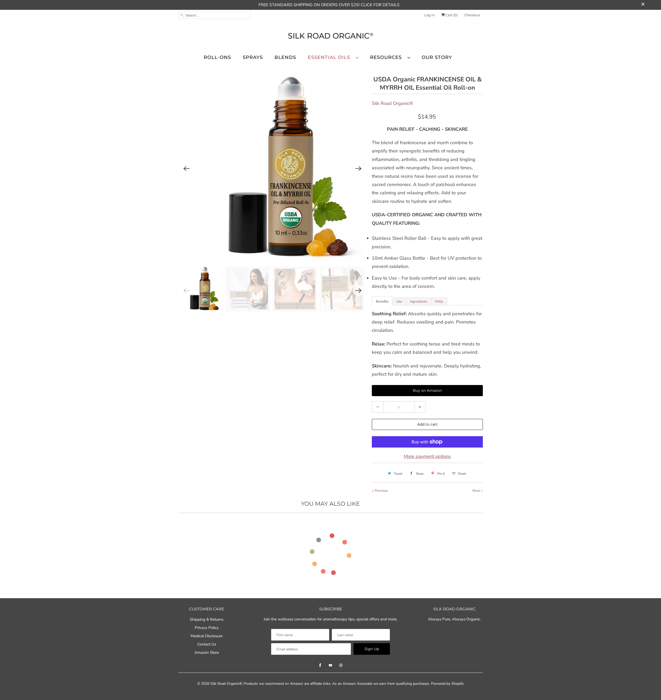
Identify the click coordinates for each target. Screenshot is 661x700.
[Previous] (186, 168)
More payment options (427, 456)
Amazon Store (206, 652)
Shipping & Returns (206, 619)
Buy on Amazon (427, 390)
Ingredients (418, 301)
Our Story (437, 57)
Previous (381, 490)
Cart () (451, 15)
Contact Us (206, 644)
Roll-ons (217, 57)
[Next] (358, 168)
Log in (429, 15)
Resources (387, 57)
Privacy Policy (207, 627)
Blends (285, 57)
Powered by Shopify (447, 683)
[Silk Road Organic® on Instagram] (340, 665)
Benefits (382, 301)
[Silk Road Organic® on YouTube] (330, 665)
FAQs (439, 301)
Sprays (253, 57)
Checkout (472, 15)
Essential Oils (330, 57)
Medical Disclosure (207, 636)
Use (399, 301)
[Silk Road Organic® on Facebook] (320, 665)
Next (477, 490)
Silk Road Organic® (392, 103)
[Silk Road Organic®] (330, 36)
